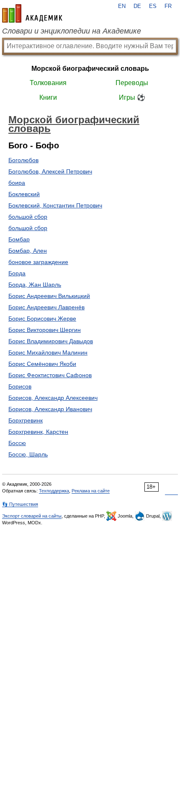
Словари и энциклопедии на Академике (71, 31)
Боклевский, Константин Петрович (55, 205)
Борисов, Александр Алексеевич (53, 397)
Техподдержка (54, 490)
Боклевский (24, 194)
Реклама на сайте (91, 490)
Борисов (19, 386)
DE (137, 6)
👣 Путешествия (20, 504)
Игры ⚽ (132, 97)
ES (153, 6)
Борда (17, 273)
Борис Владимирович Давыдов (50, 341)
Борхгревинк (25, 420)
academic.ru (32, 13)
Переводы (132, 82)
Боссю (17, 443)
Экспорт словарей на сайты (32, 515)
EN (122, 6)
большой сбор (27, 216)
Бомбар (19, 239)
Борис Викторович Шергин (44, 329)
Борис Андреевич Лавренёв (46, 307)
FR (168, 6)
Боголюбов (23, 160)
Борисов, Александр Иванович (50, 409)
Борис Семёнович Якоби (42, 363)
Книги (48, 97)
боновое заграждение (38, 262)
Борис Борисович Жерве (42, 318)
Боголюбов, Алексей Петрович (50, 171)
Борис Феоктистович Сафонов (50, 375)
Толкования (48, 82)
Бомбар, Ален (27, 250)
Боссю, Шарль (28, 454)
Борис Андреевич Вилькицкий (49, 296)
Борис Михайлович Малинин (47, 352)
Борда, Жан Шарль (34, 284)
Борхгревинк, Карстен (38, 431)
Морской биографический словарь (90, 68)
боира (16, 182)
